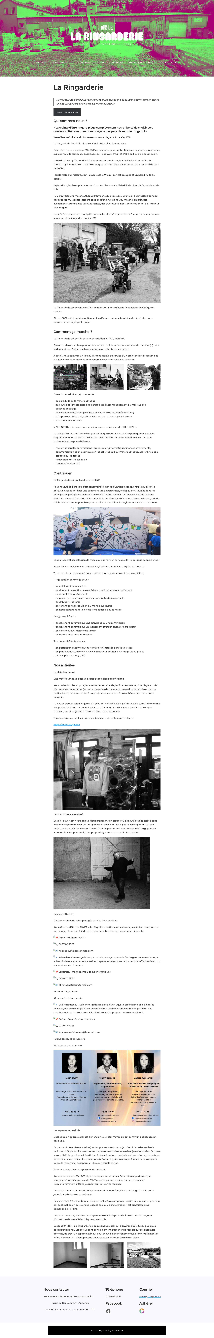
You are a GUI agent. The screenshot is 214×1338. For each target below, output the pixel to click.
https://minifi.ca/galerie (67, 724)
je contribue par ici (67, 112)
